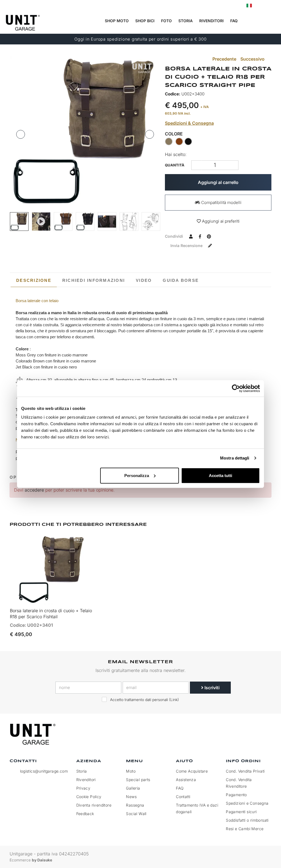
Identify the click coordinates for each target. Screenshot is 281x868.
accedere (34, 490)
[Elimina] (233, 165)
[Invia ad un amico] (191, 236)
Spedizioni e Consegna (247, 803)
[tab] (34, 280)
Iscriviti (211, 687)
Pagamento (236, 794)
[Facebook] (240, 734)
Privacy (83, 788)
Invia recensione (187, 245)
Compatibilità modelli (220, 202)
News (131, 796)
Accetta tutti (220, 475)
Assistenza (186, 779)
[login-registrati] (261, 5)
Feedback (85, 813)
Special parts (138, 779)
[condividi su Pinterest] (209, 236)
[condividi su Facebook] (200, 236)
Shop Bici (144, 20)
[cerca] (250, 21)
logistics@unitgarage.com (44, 771)
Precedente (223, 59)
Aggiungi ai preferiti (220, 221)
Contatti (183, 796)
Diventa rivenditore (94, 805)
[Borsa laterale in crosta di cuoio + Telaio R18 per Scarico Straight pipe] (85, 131)
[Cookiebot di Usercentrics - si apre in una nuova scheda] (236, 388)
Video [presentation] (144, 280)
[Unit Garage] (33, 734)
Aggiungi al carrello (218, 182)
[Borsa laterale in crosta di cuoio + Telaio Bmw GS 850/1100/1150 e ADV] (107, 221)
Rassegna (135, 805)
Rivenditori (211, 20)
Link (174, 699)
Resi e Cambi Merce (244, 828)
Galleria (133, 788)
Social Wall (136, 813)
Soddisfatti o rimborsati (247, 820)
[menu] (273, 21)
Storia (185, 20)
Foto (166, 20)
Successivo (253, 59)
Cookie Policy (89, 796)
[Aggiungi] (196, 165)
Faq (234, 20)
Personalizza (136, 475)
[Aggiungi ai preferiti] (82, 597)
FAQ (180, 788)
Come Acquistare (192, 771)
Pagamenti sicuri (241, 811)
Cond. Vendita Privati (245, 771)
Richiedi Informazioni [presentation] (93, 280)
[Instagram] (253, 734)
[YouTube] (265, 734)
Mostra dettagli (234, 458)
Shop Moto (117, 20)
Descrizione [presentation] (33, 280)
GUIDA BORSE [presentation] (181, 280)
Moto (131, 771)
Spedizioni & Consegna (189, 123)
